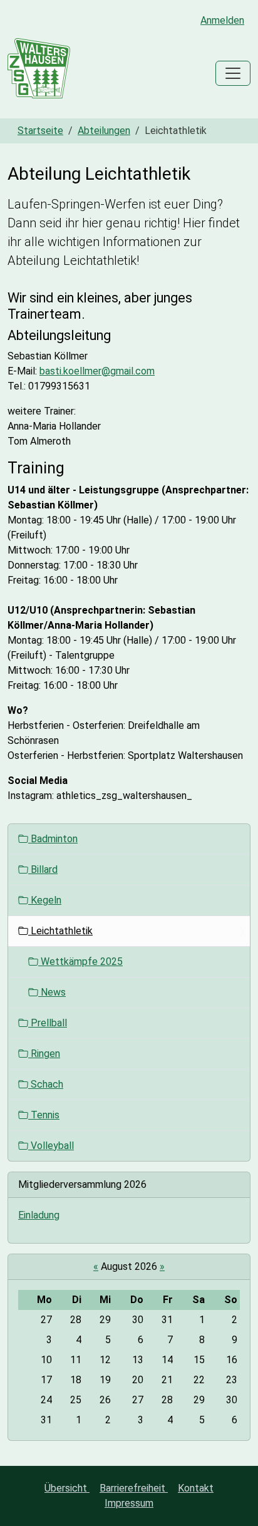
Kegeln (44, 900)
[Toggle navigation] (232, 73)
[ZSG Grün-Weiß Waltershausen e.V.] (39, 73)
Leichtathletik (60, 931)
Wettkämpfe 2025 (80, 961)
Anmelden (222, 20)
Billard (43, 869)
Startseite (40, 131)
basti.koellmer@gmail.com (97, 371)
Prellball (47, 1023)
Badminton (53, 839)
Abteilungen (104, 131)
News (52, 992)
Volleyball (51, 1146)
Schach (45, 1084)
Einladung (38, 1215)
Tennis (43, 1115)
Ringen (44, 1053)
